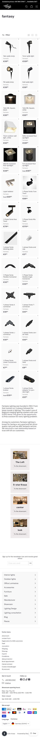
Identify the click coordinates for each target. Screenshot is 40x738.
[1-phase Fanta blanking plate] (10, 243)
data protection (7, 659)
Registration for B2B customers (12, 641)
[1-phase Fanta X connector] (10, 300)
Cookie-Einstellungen (9, 667)
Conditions (5, 656)
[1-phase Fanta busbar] (10, 384)
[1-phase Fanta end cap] (29, 243)
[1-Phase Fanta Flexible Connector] (10, 271)
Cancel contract (7, 664)
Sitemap (4, 651)
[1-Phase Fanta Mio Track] (29, 215)
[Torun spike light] (29, 51)
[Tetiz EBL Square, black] (10, 104)
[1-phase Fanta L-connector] (10, 328)
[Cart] (31, 6)
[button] (4, 733)
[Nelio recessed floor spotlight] (29, 132)
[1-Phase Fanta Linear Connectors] (10, 356)
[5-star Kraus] (20, 478)
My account (6, 669)
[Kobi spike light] (29, 77)
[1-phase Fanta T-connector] (29, 300)
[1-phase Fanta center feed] (29, 328)
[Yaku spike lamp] (10, 51)
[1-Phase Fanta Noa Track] (10, 215)
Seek (3, 643)
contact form (6, 638)
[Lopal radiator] (10, 186)
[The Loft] (20, 455)
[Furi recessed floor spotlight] (29, 159)
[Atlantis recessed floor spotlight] (10, 159)
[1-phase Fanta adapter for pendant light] (29, 385)
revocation (5, 646)
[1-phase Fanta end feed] (29, 356)
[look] (20, 523)
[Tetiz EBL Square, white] (29, 104)
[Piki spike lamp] (10, 77)
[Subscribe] (30, 563)
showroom (5, 636)
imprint (4, 654)
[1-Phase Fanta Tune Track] (29, 187)
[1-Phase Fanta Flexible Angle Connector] (29, 272)
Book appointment (8, 661)
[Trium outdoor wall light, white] (10, 132)
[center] (20, 500)
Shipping (5, 649)
